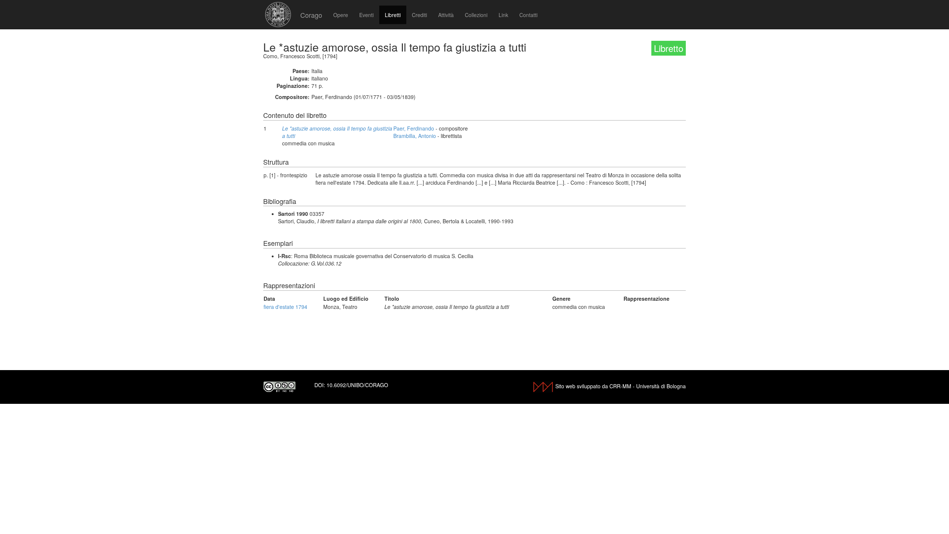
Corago (311, 15)
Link (503, 15)
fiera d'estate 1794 (285, 306)
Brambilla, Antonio (414, 135)
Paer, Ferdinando (413, 128)
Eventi (366, 15)
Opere (340, 15)
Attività (446, 15)
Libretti (393, 15)
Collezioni (476, 15)
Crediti (419, 15)
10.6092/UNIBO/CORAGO (357, 385)
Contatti (528, 15)
